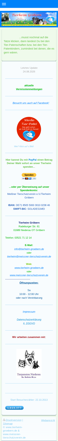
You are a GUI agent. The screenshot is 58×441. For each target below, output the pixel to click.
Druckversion (13, 420)
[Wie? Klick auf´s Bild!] (29, 130)
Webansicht (48, 420)
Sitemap (8, 423)
